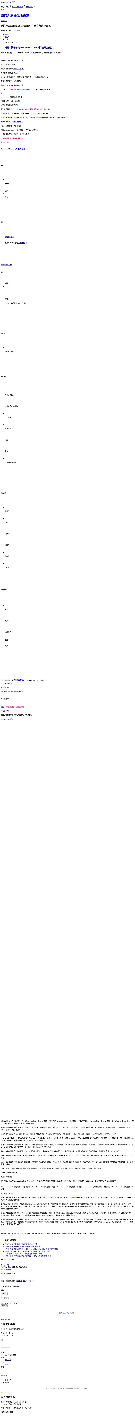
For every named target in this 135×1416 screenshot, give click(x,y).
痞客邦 (19, 1281)
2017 (6, 283)
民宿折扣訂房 (9, 237)
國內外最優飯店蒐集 (15, 15)
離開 (11, 1412)
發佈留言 (4, 1305)
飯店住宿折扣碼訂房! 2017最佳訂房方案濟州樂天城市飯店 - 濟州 (27, 1251)
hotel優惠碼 (21, 243)
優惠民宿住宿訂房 (48, 117)
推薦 (6, 640)
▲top (2, 1290)
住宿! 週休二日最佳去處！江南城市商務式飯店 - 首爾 (23, 1254)
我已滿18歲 (5, 1412)
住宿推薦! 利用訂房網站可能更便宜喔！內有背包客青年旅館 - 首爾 (28, 1256)
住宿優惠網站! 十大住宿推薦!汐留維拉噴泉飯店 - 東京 (23, 1246)
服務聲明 (86, 1388)
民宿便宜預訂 (76, 1197)
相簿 (6, 34)
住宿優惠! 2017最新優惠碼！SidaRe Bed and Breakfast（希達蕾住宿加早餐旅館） (32, 1249)
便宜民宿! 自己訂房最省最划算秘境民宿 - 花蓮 (21, 1244)
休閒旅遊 (17, 30)
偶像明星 (16, 1286)
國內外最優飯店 (6, 1269)
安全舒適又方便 (6, 265)
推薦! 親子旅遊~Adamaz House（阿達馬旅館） (29, 47)
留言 (24, 1281)
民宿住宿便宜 (18, 680)
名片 (6, 39)
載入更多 (4, 1293)
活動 (6, 191)
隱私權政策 (78, 1388)
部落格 (7, 37)
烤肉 (2, 707)
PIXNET (53, 1388)
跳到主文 (4, 21)
